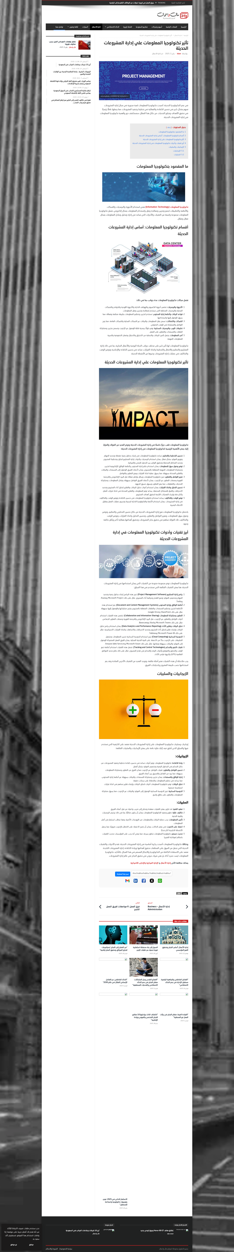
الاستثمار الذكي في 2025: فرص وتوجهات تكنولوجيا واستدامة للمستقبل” (115, 1202)
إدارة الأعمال (166, 863)
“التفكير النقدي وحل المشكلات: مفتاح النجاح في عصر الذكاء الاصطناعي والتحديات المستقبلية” (145, 982)
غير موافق (13, 1245)
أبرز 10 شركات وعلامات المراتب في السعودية (82, 1230)
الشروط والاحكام (52, 1249)
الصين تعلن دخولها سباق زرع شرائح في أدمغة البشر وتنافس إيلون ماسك (129, 3)
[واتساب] (160, 882)
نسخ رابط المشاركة (123, 874)
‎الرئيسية (186, 35)
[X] (151, 882)
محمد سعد (170, 1233)
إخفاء (169, 127)
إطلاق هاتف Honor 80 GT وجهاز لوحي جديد (157, 1230)
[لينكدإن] (135, 882)
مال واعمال (72, 47)
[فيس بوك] (143, 882)
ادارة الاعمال (178, 35)
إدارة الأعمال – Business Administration (159, 906)
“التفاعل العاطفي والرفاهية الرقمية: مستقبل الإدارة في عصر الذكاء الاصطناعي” (174, 982)
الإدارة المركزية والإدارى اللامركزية (144, 863)
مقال (178, 893)
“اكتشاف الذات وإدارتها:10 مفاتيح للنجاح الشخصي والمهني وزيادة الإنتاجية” (145, 1017)
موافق (31, 1245)
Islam (179, 54)
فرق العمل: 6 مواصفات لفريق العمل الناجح (122, 906)
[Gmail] (127, 882)
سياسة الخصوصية (66, 1249)
